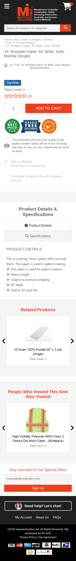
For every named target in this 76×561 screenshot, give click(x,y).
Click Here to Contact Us (28, 165)
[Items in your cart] (67, 6)
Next (72, 341)
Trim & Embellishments (21, 42)
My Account (23, 517)
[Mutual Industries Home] (38, 20)
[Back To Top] (65, 280)
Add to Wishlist (22, 161)
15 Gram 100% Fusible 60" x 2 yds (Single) (38, 352)
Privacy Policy (28, 537)
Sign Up (38, 488)
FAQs (57, 517)
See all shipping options (36, 178)
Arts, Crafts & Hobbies (27, 39)
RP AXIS (46, 533)
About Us (42, 517)
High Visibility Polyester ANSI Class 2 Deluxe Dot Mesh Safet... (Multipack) (38, 439)
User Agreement (47, 537)
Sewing (48, 39)
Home (7, 39)
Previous (3, 341)
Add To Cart (48, 108)
